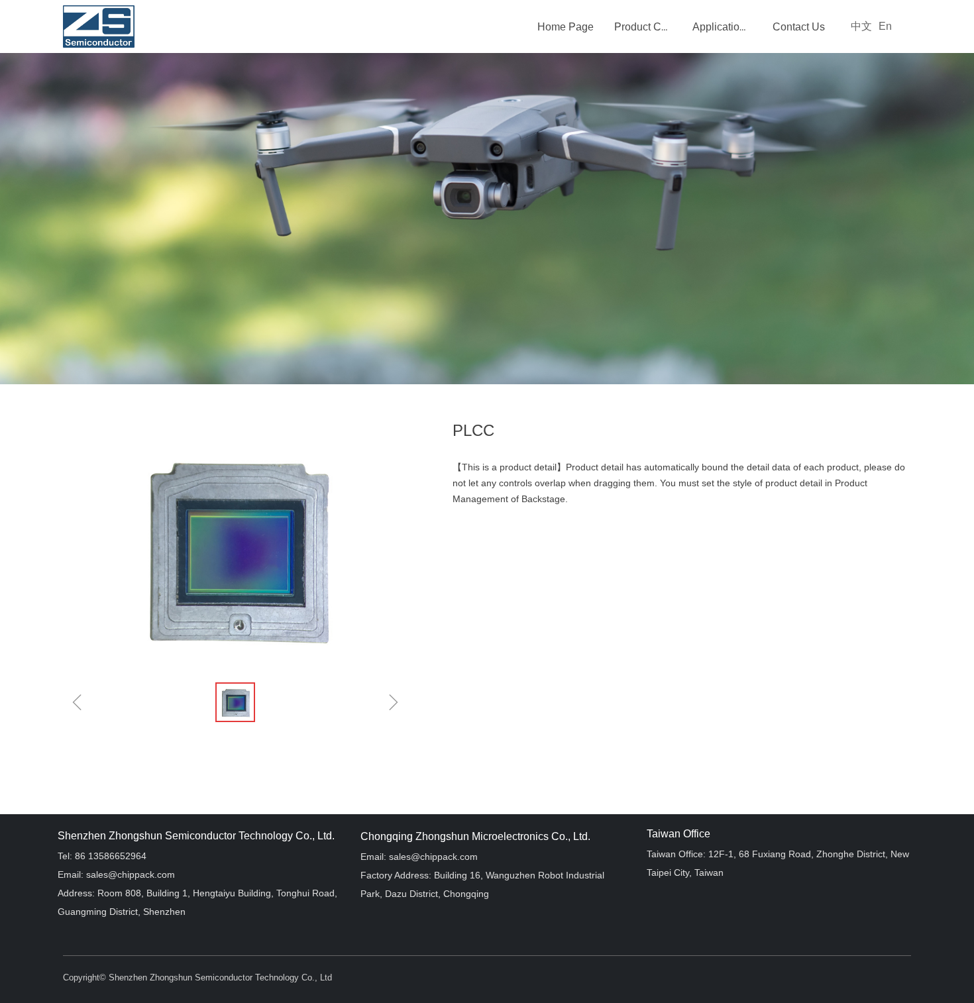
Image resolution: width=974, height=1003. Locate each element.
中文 (861, 26)
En (885, 26)
